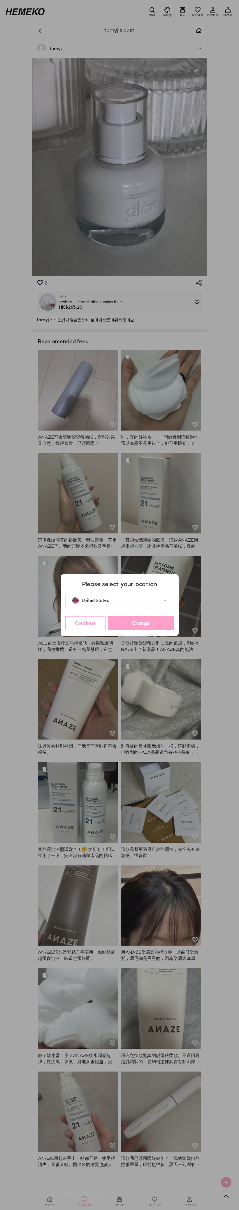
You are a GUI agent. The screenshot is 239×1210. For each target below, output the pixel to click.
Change (141, 623)
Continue (85, 623)
